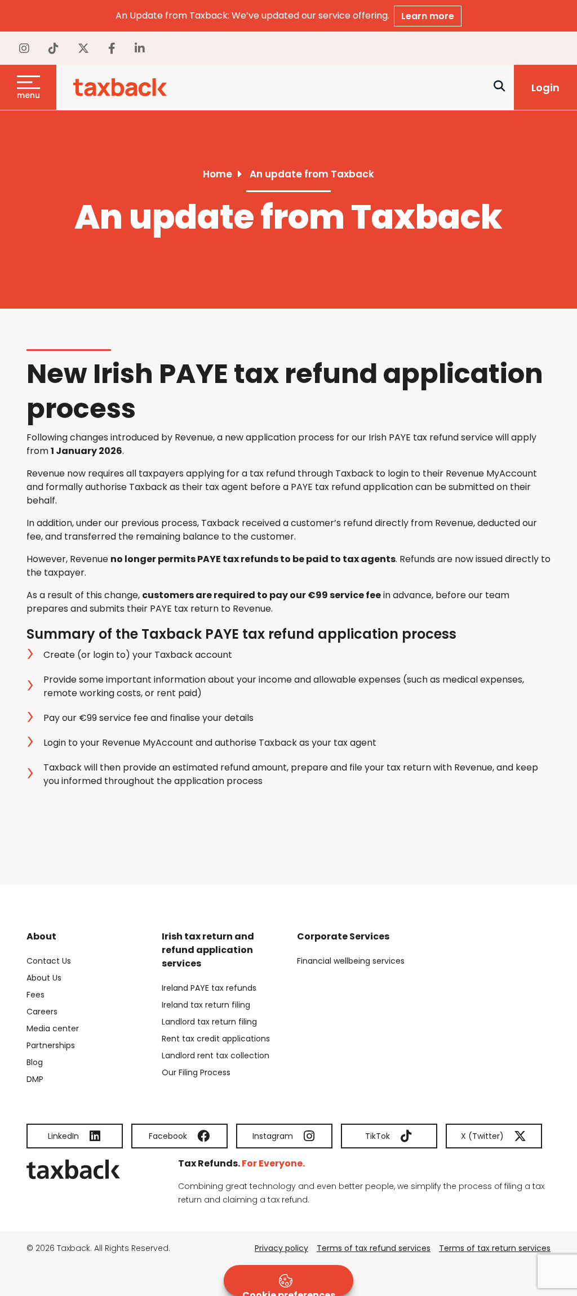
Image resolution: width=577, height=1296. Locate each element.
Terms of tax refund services (373, 1248)
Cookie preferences (288, 1292)
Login (545, 88)
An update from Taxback (312, 174)
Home (217, 174)
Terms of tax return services (495, 1248)
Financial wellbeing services (351, 961)
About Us (43, 977)
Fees (35, 994)
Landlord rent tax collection (215, 1055)
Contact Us (48, 961)
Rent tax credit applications (216, 1038)
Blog (34, 1062)
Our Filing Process (196, 1072)
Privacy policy (281, 1248)
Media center (52, 1028)
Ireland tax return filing (206, 1004)
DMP (34, 1079)
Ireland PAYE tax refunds (209, 988)
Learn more (427, 16)
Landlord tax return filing (209, 1021)
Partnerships (50, 1045)
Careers (41, 1011)
